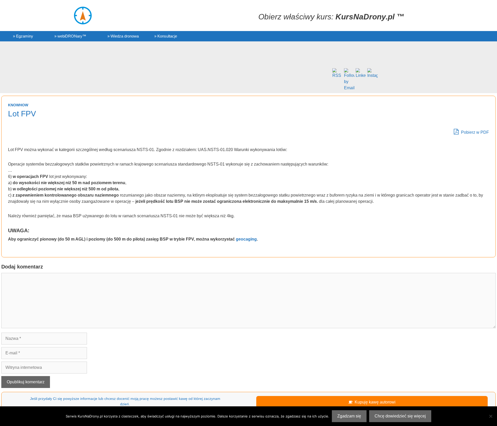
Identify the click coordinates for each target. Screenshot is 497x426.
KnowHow (18, 105)
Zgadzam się (349, 416)
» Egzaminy (23, 36)
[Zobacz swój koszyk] (423, 36)
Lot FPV (22, 113)
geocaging (246, 239)
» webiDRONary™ (70, 36)
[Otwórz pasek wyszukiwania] (443, 36)
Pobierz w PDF (474, 132)
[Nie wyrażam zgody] (490, 416)
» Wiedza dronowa (123, 36)
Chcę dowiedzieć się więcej (400, 416)
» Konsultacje (165, 36)
